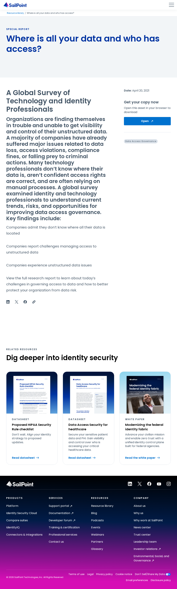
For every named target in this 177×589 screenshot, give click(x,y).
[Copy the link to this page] (34, 302)
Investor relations (145, 549)
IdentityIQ (13, 527)
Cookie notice (123, 574)
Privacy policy (104, 574)
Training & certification (64, 527)
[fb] (149, 484)
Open (145, 121)
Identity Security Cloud (21, 513)
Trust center (142, 535)
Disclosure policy (161, 580)
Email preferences (137, 580)
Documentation (59, 513)
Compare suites (17, 520)
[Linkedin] (130, 484)
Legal (90, 574)
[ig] (169, 484)
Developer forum (60, 520)
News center (142, 527)
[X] (140, 484)
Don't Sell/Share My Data (150, 574)
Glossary (97, 549)
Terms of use (76, 574)
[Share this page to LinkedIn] (8, 302)
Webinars (97, 535)
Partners (97, 542)
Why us (138, 513)
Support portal (59, 506)
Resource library (15, 13)
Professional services (63, 535)
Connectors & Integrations (24, 535)
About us (140, 506)
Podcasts (97, 520)
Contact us (56, 542)
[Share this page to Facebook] (25, 302)
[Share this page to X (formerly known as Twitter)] (16, 302)
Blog (94, 513)
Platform (12, 506)
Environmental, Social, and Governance (151, 558)
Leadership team (145, 542)
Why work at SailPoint (148, 520)
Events (95, 527)
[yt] (159, 484)
